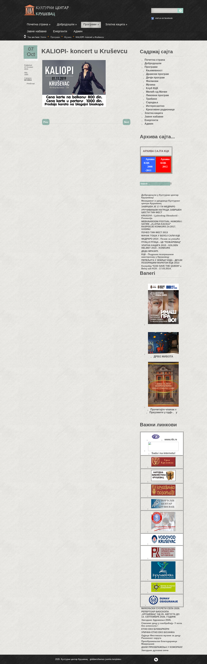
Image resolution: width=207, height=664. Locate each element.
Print (28, 84)
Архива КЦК (149, 161)
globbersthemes (97, 659)
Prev (45, 122)
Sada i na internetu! (163, 453)
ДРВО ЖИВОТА (163, 356)
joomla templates (113, 659)
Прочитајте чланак (162, 409)
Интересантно (155, 106)
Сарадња (152, 102)
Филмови (152, 81)
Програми (91, 24)
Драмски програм (157, 74)
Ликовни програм (157, 95)
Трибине (151, 98)
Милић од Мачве (156, 91)
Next (126, 122)
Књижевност (154, 70)
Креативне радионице (160, 109)
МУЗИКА (28, 80)
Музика (67, 37)
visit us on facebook (164, 18)
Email (32, 84)
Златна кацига (116, 24)
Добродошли (67, 24)
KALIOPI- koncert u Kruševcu (84, 51)
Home (43, 37)
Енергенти (60, 31)
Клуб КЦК (152, 88)
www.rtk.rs (170, 439)
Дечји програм (155, 77)
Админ (78, 31)
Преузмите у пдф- (161, 412)
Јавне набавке (37, 31)
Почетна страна (38, 24)
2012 (165, 166)
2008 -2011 (149, 168)
